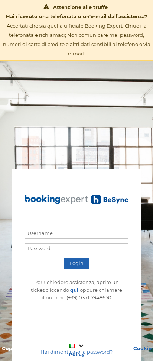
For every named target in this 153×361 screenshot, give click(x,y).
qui (75, 290)
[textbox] (76, 233)
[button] (76, 263)
